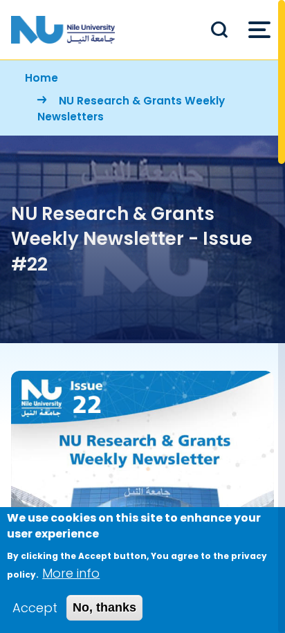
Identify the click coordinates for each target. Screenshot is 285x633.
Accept (34, 607)
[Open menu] (259, 30)
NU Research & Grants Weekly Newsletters (131, 108)
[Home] (63, 30)
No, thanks (104, 607)
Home (41, 78)
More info (71, 573)
